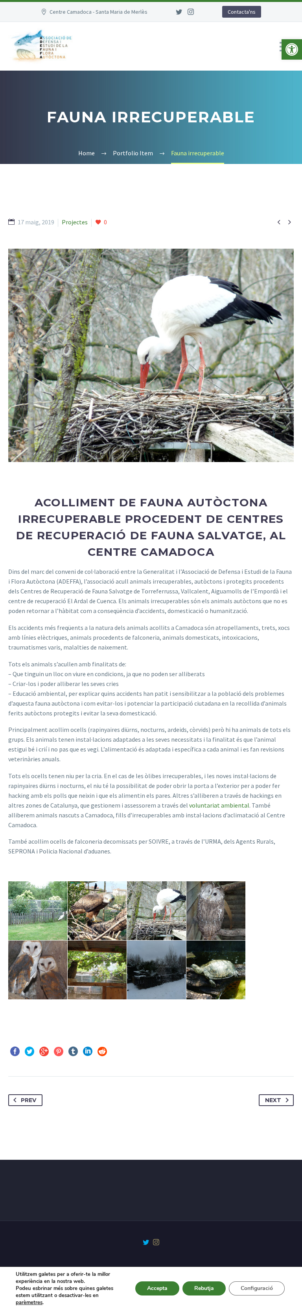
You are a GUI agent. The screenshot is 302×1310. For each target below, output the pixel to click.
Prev (28, 1100)
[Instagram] (191, 12)
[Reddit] (102, 1051)
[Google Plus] (44, 1051)
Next (273, 1100)
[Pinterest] (58, 1051)
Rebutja (204, 1288)
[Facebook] (15, 1051)
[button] (292, 49)
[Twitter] (179, 12)
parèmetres (29, 1302)
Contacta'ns (242, 11)
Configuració (257, 1288)
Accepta (157, 1288)
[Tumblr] (73, 1051)
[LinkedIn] (87, 1051)
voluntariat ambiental (219, 805)
